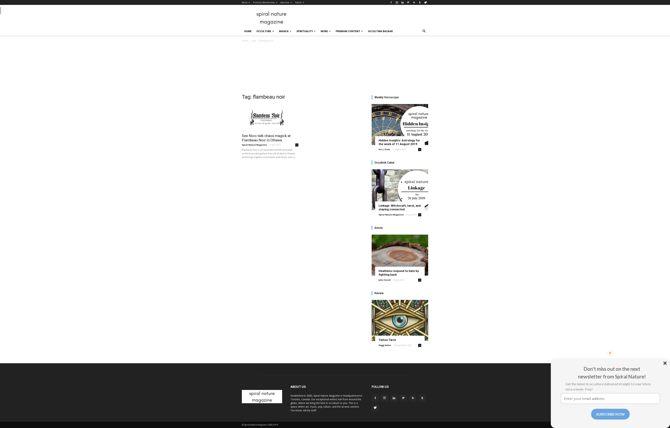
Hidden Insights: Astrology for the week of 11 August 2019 (399, 142)
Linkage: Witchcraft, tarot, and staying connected (400, 207)
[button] (424, 31)
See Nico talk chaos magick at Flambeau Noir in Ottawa (266, 138)
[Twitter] (425, 2)
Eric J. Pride (384, 149)
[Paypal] (408, 2)
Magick (284, 31)
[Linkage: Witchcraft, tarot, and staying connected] (400, 189)
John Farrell (385, 280)
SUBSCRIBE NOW (610, 414)
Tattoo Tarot (387, 340)
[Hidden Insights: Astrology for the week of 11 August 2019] (400, 124)
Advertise (284, 2)
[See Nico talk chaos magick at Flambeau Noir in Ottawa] (270, 117)
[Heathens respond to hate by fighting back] (400, 255)
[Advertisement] (335, 69)
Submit (298, 2)
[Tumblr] (419, 2)
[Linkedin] (402, 2)
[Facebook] (391, 2)
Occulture (263, 31)
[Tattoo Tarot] (400, 320)
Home (248, 31)
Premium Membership (264, 2)
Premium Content (348, 31)
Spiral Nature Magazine (254, 144)
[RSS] (414, 2)
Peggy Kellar (385, 345)
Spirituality (304, 31)
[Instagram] (396, 2)
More (324, 31)
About (244, 2)
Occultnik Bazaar (380, 31)
